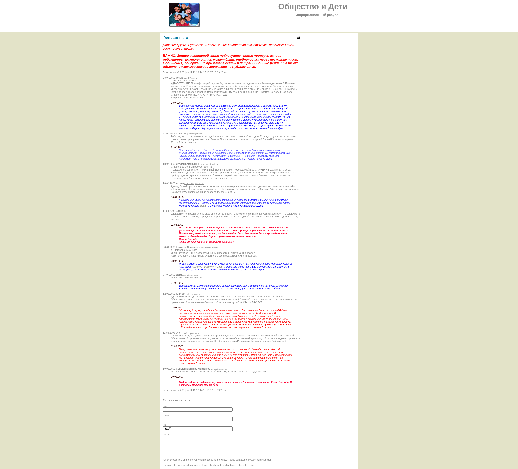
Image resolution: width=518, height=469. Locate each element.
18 (214, 72)
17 (211, 72)
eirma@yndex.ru (190, 275)
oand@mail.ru (190, 78)
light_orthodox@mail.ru (207, 164)
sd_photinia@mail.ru (193, 134)
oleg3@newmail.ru (191, 333)
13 (197, 72)
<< (187, 72)
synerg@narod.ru (219, 369)
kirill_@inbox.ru (193, 294)
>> (225, 72)
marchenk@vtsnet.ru (194, 183)
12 (194, 72)
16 (208, 72)
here (217, 465)
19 (218, 72)
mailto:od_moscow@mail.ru (207, 266)
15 (204, 72)
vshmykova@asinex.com (206, 247)
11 (191, 72)
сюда (203, 205)
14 (201, 72)
